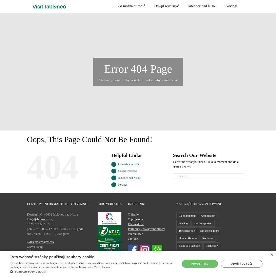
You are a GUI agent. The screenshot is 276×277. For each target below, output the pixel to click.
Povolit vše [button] (199, 263)
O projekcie (135, 219)
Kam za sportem (203, 223)
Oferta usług (35, 246)
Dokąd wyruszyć (127, 170)
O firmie (133, 214)
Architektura (208, 215)
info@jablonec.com (39, 219)
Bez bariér (208, 238)
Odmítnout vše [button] (241, 263)
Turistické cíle (187, 230)
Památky (184, 223)
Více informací (102, 267)
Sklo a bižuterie (188, 238)
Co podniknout (187, 215)
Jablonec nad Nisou (129, 177)
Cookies (133, 238)
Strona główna (109, 80)
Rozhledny (212, 245)
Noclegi (122, 184)
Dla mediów (136, 224)
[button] (247, 5)
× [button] (271, 255)
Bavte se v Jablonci (189, 245)
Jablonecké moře (209, 230)
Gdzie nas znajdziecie (41, 242)
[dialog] (138, 264)
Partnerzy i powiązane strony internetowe (146, 231)
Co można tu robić (128, 164)
